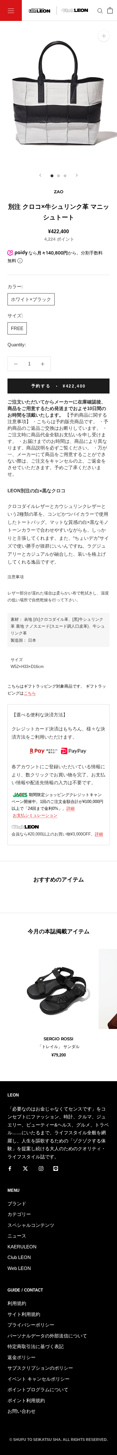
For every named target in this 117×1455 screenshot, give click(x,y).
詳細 (70, 808)
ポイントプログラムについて (37, 1389)
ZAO (58, 191)
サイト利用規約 (23, 1314)
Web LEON (19, 1268)
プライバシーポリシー (30, 1324)
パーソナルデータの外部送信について (47, 1335)
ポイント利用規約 (26, 1400)
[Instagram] (41, 1168)
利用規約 (16, 1303)
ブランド (16, 1203)
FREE (17, 328)
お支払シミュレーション (35, 815)
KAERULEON (22, 1246)
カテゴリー (19, 1214)
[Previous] (40, 175)
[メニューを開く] (11, 10)
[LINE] (55, 1168)
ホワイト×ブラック (31, 299)
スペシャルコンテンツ (30, 1225)
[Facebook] (9, 1168)
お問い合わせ (21, 1411)
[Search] (100, 10)
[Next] (77, 175)
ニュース (16, 1235)
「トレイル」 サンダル (59, 1046)
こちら (30, 693)
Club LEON (19, 1257)
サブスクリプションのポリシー (40, 1368)
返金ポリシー (21, 1357)
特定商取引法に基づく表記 (35, 1346)
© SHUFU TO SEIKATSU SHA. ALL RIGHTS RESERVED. (58, 1439)
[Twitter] (25, 1168)
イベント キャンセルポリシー (38, 1379)
